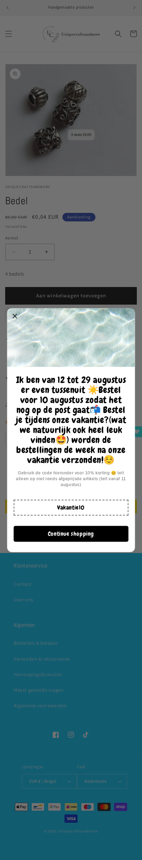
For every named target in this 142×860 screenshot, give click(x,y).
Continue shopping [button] (71, 533)
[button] (71, 507)
